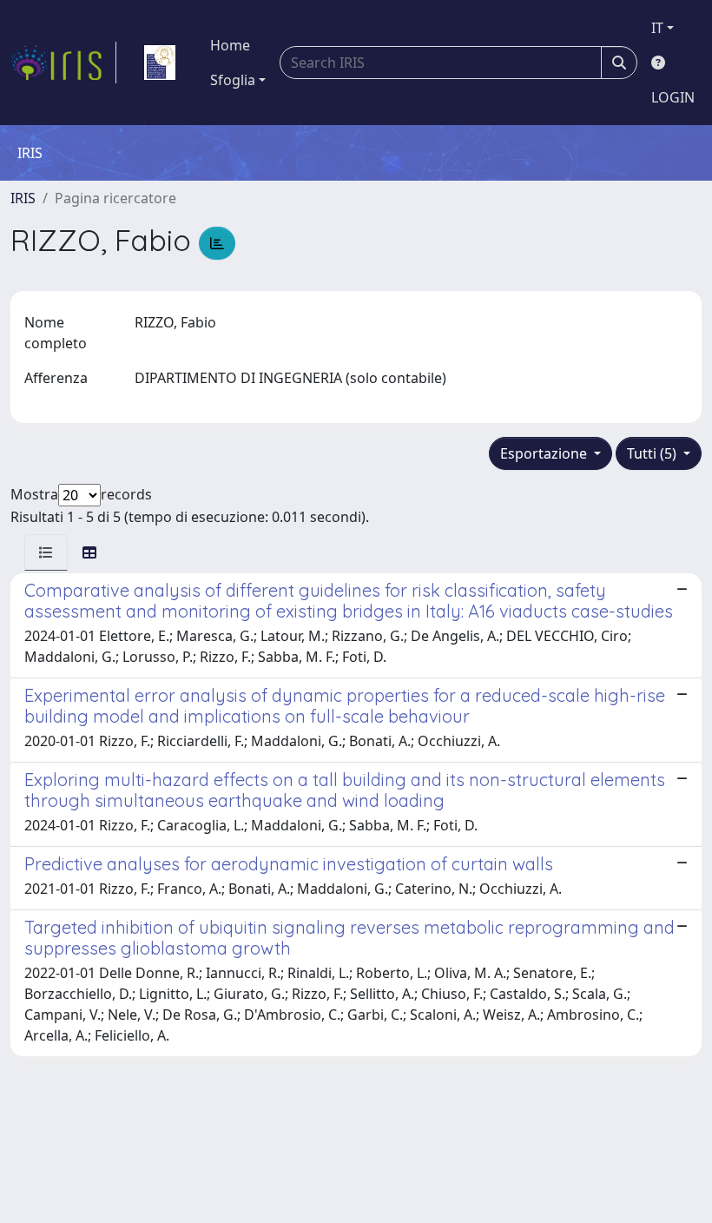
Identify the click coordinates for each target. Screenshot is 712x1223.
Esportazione (545, 453)
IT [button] (657, 27)
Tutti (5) (653, 453)
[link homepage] (63, 62)
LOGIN (673, 97)
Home (230, 45)
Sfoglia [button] (232, 79)
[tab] (46, 552)
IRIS (23, 198)
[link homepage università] (159, 62)
